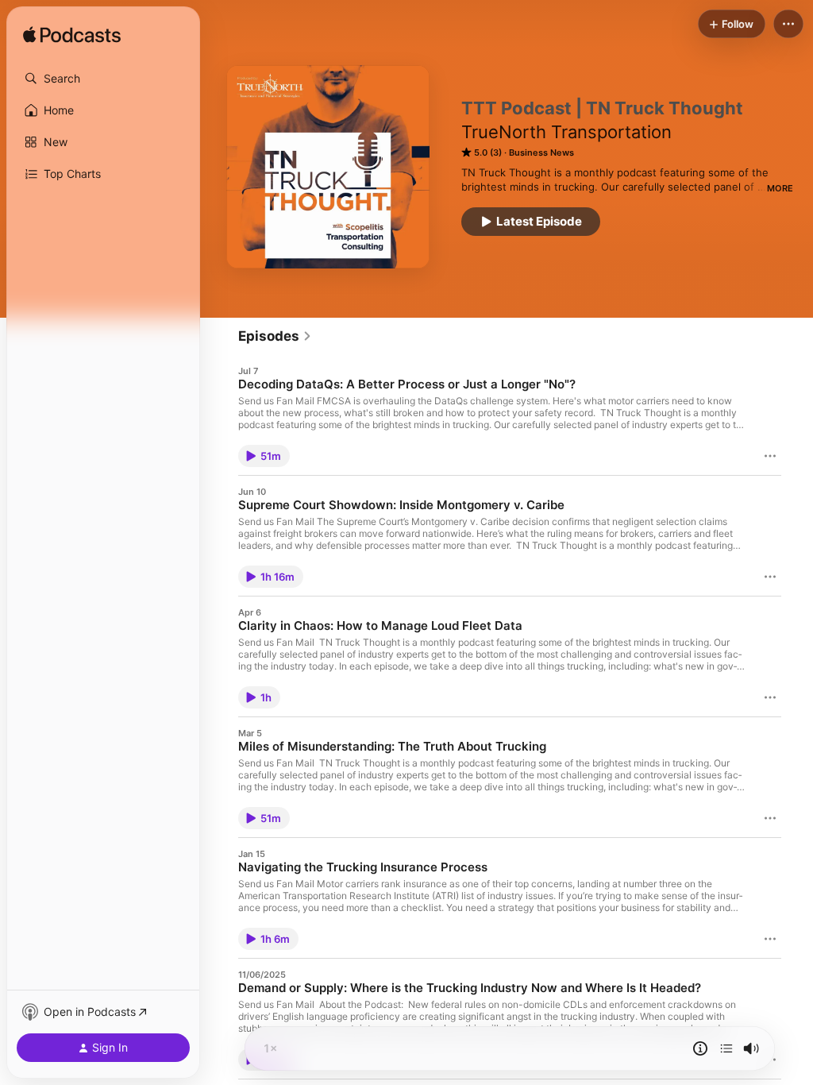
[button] (103, 78)
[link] (275, 336)
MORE (780, 188)
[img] (72, 36)
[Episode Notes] (700, 1048)
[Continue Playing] (726, 1048)
